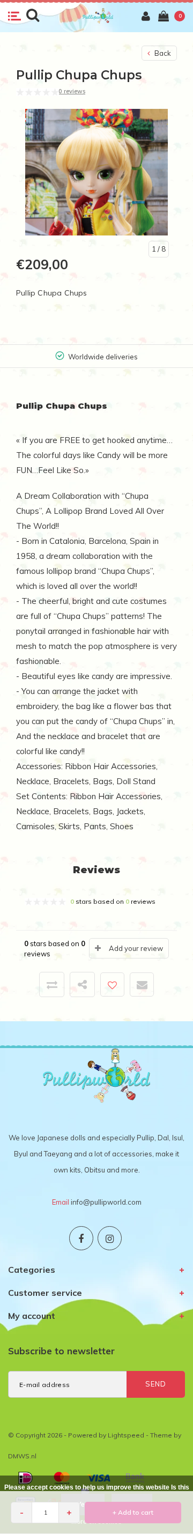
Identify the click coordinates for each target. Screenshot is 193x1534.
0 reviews (71, 91)
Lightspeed (126, 1435)
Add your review (136, 948)
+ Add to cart (133, 1512)
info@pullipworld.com (106, 1202)
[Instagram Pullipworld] (110, 1238)
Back (162, 53)
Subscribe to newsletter (61, 1350)
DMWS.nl (22, 1456)
